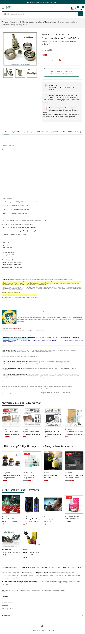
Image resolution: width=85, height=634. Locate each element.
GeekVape (68, 473)
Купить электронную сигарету (12, 361)
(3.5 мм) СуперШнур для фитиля (12, 267)
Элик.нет (5, 516)
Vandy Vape (6, 473)
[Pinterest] (60, 60)
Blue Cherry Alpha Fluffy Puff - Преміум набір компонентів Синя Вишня (32, 521)
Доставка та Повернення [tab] (47, 131)
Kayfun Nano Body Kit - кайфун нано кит (14, 234)
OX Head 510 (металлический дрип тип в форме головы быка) (11, 552)
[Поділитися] (45, 60)
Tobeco (4, 429)
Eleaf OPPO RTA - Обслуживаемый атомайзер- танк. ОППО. (31, 477)
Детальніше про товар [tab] (22, 131)
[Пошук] (80, 13)
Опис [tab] (6, 131)
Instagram (42, 626)
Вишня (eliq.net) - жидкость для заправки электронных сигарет (10, 521)
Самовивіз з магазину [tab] (71, 131)
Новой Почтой (69, 368)
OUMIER (46, 473)
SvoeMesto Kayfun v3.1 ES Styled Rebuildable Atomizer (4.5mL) (20, 202)
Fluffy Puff (26, 516)
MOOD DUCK (27, 550)
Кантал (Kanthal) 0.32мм (9, 255)
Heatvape (68, 429)
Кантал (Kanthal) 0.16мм (9, 252)
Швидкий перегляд (17, 417)
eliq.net (9, 363)
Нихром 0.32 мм (7, 247)
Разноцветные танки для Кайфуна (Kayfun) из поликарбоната (20, 231)
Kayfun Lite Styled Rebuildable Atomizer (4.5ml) (16, 209)
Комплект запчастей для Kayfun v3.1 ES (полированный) (19, 227)
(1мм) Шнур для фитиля (9, 259)
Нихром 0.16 (5, 242)
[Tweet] (52, 60)
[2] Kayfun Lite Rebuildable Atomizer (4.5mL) (15, 205)
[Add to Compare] (17, 412)
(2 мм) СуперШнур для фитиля (11, 262)
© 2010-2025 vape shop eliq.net (42, 630)
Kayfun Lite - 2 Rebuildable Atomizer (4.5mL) (15, 213)
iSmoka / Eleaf (28, 473)
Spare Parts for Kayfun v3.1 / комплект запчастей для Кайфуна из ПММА (24, 220)
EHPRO (46, 429)
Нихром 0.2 (5, 245)
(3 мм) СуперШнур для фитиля (11, 264)
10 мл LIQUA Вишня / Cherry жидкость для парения (72, 518)
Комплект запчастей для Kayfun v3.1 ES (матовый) (17, 224)
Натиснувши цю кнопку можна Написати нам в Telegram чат (61, 72)
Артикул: (45, 50)
